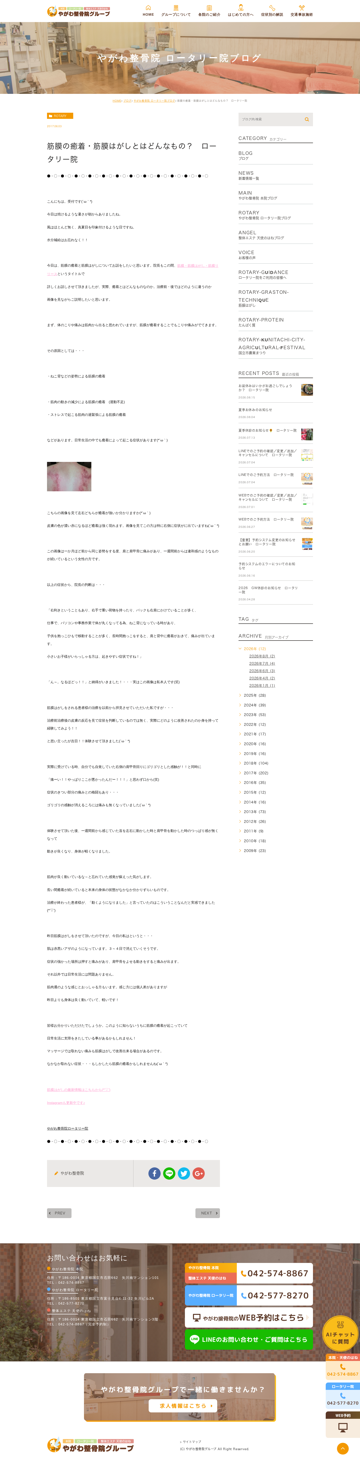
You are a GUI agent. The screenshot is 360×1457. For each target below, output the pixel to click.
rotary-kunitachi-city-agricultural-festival (272, 345)
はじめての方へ (241, 14)
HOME (148, 14)
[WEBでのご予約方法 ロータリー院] (307, 523)
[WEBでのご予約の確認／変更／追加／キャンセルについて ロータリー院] (307, 499)
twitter (184, 1173)
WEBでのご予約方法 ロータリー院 (266, 519)
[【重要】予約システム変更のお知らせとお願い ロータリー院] (307, 544)
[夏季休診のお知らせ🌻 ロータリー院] (307, 434)
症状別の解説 (272, 14)
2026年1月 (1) (262, 685)
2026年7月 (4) (262, 663)
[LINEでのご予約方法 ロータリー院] (307, 479)
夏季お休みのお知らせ (255, 409)
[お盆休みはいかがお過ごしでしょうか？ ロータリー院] (307, 390)
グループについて (176, 14)
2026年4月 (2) (262, 678)
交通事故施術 (302, 14)
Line (169, 1173)
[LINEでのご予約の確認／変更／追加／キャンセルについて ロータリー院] (307, 455)
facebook (154, 1173)
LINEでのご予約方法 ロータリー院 (266, 474)
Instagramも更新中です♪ (66, 1103)
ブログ (127, 100)
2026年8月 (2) (262, 656)
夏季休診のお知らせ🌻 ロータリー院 (268, 430)
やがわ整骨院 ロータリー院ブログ (154, 100)
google (198, 1173)
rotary (60, 115)
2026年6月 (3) (262, 671)
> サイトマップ (190, 1441)
